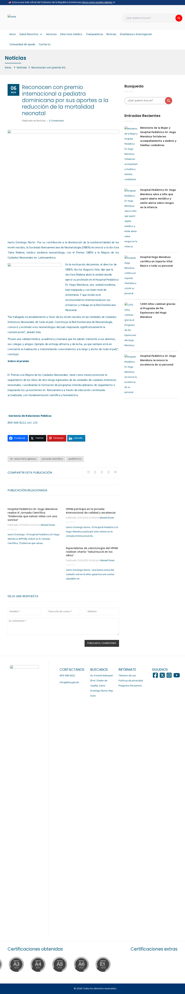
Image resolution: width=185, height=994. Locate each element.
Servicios (51, 34)
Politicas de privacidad (131, 681)
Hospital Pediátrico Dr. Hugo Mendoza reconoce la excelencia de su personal (158, 360)
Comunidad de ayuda (22, 44)
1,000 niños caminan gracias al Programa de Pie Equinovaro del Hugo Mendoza (157, 310)
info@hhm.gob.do (69, 682)
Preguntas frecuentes (130, 686)
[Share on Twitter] (95, 472)
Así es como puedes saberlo (97, 2)
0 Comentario (56, 121)
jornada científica (52, 459)
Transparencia (94, 34)
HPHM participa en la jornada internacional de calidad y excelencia (90, 510)
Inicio (12, 34)
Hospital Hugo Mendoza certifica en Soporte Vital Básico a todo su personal (156, 261)
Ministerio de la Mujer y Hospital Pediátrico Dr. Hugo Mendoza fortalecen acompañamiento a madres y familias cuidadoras (158, 137)
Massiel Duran (48, 525)
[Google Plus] (101, 472)
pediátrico (75, 459)
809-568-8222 (67, 676)
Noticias (111, 34)
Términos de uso (127, 676)
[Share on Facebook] (88, 472)
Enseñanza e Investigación (136, 34)
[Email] (115, 472)
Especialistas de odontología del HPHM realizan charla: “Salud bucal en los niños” (92, 551)
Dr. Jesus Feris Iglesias (23, 459)
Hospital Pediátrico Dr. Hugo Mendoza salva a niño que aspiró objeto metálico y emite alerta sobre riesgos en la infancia (158, 199)
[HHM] (12, 17)
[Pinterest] (108, 472)
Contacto (44, 44)
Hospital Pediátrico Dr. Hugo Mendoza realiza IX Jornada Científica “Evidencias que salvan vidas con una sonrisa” (32, 514)
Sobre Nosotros (28, 34)
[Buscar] (178, 18)
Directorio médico (71, 34)
